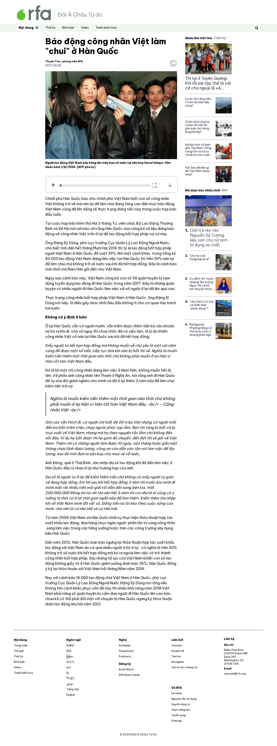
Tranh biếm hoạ (106, 27)
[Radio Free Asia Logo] (59, 12)
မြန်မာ (69, 656)
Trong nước (21, 645)
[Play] (55, 185)
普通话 (70, 645)
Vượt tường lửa (180, 709)
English (70, 694)
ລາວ (68, 667)
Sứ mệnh (176, 693)
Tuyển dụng (178, 715)
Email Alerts (126, 669)
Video (85, 27)
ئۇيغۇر (69, 683)
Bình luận (68, 27)
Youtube (176, 645)
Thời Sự (50, 27)
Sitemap (176, 720)
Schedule (124, 645)
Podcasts (125, 656)
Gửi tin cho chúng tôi (184, 667)
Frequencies (126, 650)
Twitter (176, 656)
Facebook (177, 650)
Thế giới (19, 650)
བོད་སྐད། (70, 678)
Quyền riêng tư (180, 704)
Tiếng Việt (72, 689)
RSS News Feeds (129, 674)
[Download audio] (170, 185)
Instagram (177, 661)
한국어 (70, 661)
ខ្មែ (67, 672)
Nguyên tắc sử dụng (183, 698)
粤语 (69, 650)
